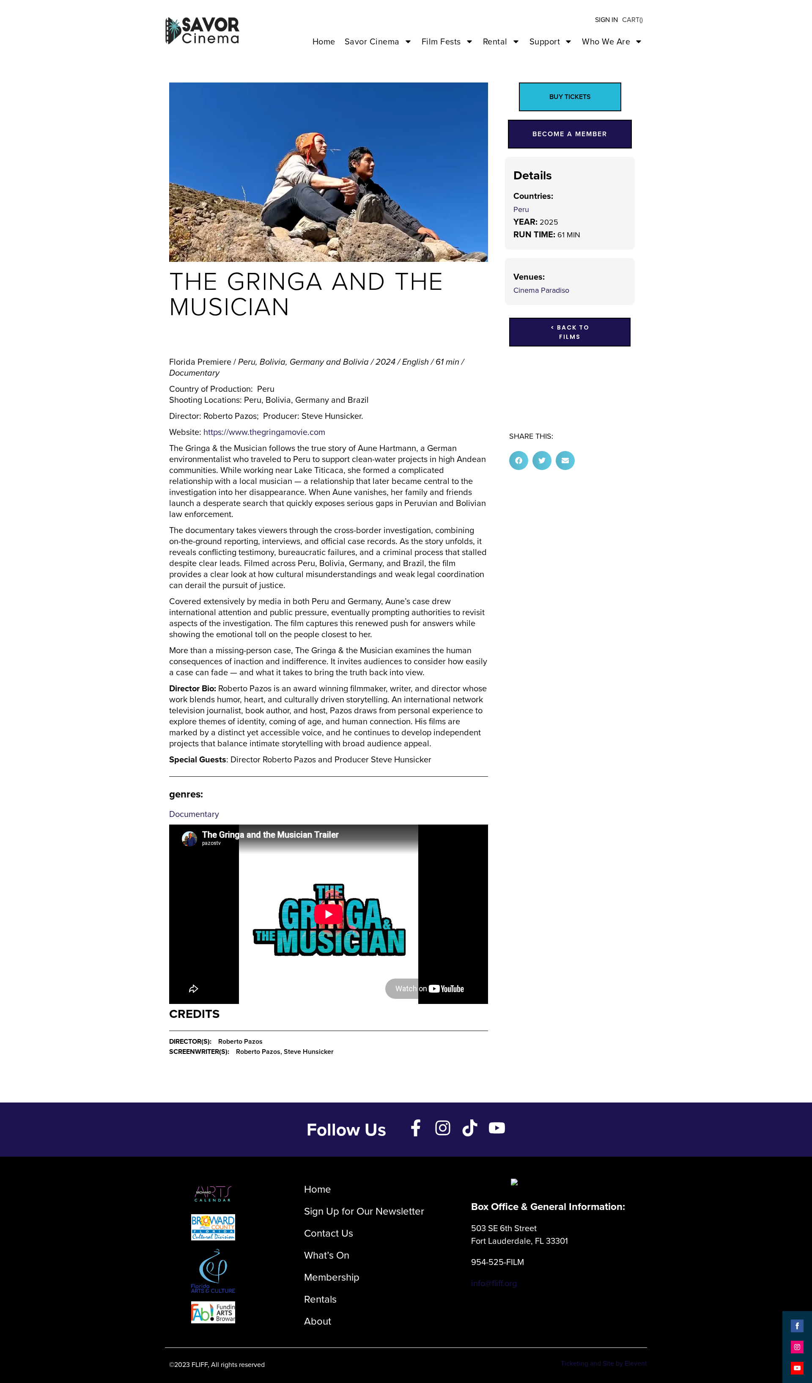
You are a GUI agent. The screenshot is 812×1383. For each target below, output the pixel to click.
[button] (518, 460)
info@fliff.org (494, 1283)
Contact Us (328, 1233)
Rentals (320, 1299)
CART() (632, 20)
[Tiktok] (469, 1127)
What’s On (326, 1255)
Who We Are (606, 41)
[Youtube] (496, 1127)
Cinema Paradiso (541, 290)
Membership (331, 1277)
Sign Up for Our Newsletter (364, 1211)
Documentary (194, 814)
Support (544, 41)
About (317, 1321)
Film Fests (441, 41)
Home (324, 41)
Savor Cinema (372, 41)
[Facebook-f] (415, 1127)
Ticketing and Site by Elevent (604, 1363)
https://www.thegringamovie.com (264, 432)
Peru (521, 209)
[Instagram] (442, 1127)
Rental (495, 41)
